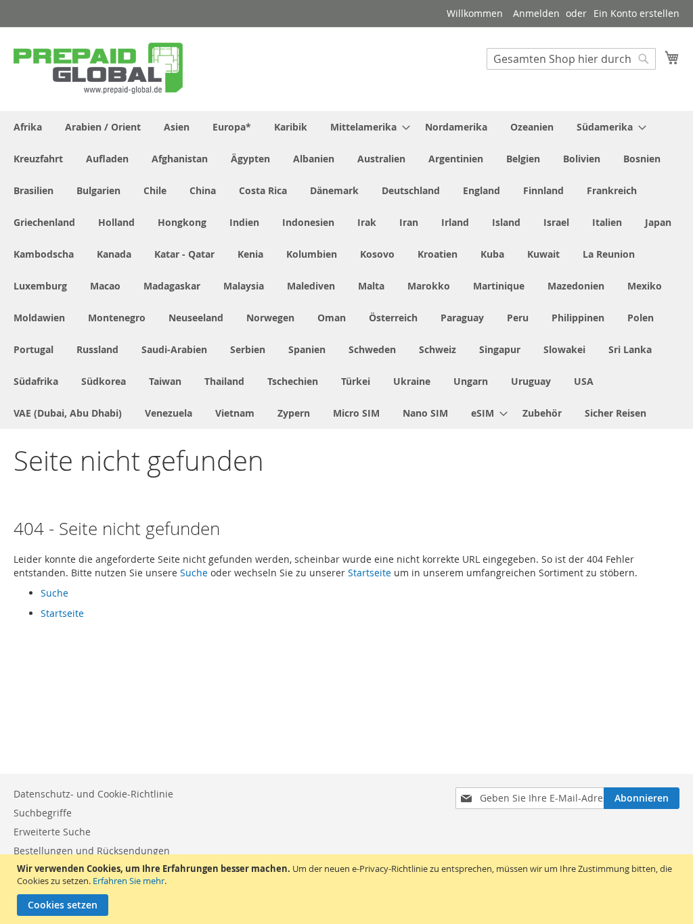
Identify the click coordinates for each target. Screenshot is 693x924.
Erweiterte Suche (52, 831)
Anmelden (536, 13)
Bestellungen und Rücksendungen (92, 850)
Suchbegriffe (43, 812)
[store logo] (98, 68)
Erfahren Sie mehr (128, 881)
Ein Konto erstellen (636, 13)
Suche (194, 572)
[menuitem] (27, 127)
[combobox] (571, 59)
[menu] (346, 270)
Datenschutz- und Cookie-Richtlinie (93, 793)
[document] (348, 889)
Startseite (369, 572)
